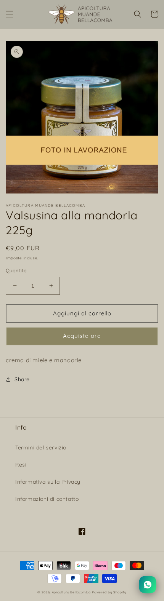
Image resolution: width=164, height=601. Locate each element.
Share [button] (22, 379)
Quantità (16, 270)
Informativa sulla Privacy (47, 481)
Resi (20, 464)
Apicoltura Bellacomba (71, 592)
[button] (9, 14)
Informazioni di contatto (47, 499)
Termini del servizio (40, 447)
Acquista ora (82, 335)
